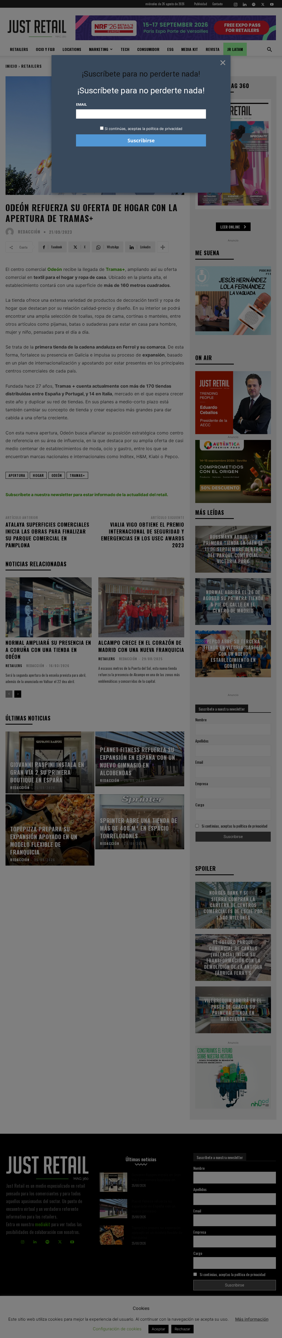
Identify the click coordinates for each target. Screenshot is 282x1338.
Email (81, 104)
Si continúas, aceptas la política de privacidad (143, 128)
